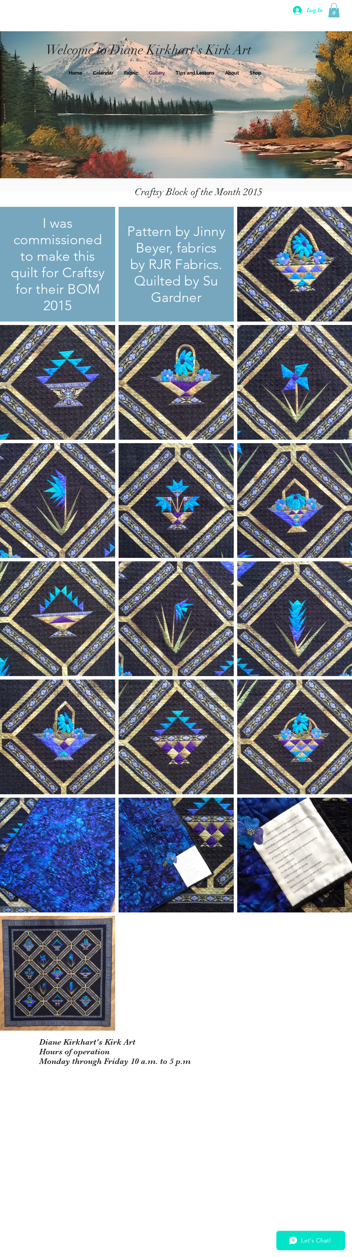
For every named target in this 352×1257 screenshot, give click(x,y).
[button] (334, 10)
